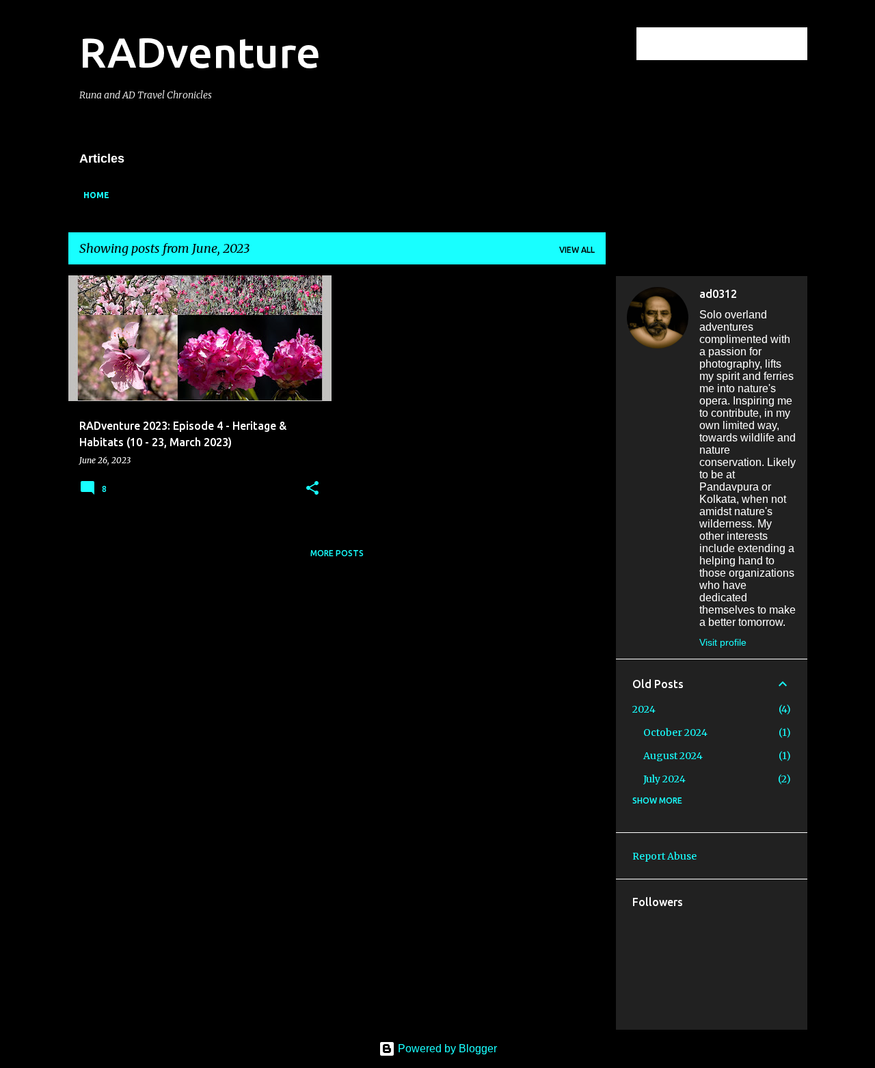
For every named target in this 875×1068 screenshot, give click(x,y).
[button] (312, 489)
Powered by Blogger (446, 1048)
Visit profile (722, 642)
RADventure (200, 52)
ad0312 (718, 294)
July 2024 (664, 779)
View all (577, 249)
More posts (337, 553)
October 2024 (675, 732)
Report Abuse (664, 856)
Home (96, 195)
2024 (644, 709)
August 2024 (673, 756)
